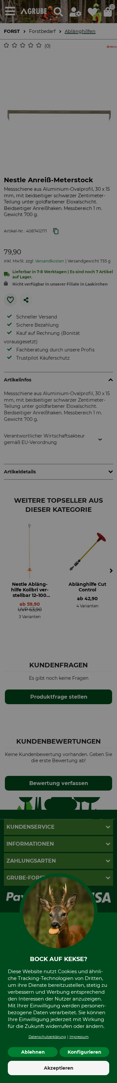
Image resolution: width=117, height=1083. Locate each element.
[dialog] (58, 541)
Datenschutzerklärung (47, 1037)
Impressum (79, 1037)
